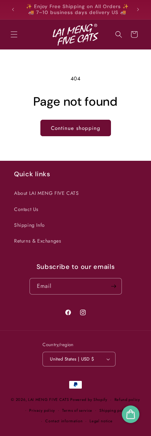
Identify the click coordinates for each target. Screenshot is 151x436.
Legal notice (101, 421)
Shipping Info (29, 225)
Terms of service (77, 410)
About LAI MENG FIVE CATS (46, 193)
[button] (14, 34)
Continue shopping (75, 128)
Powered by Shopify (88, 399)
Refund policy (127, 399)
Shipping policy (114, 410)
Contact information (64, 421)
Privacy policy (42, 410)
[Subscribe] (114, 286)
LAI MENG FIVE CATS (48, 399)
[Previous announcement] (13, 9)
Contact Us (26, 209)
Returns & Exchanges (37, 240)
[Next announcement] (138, 9)
